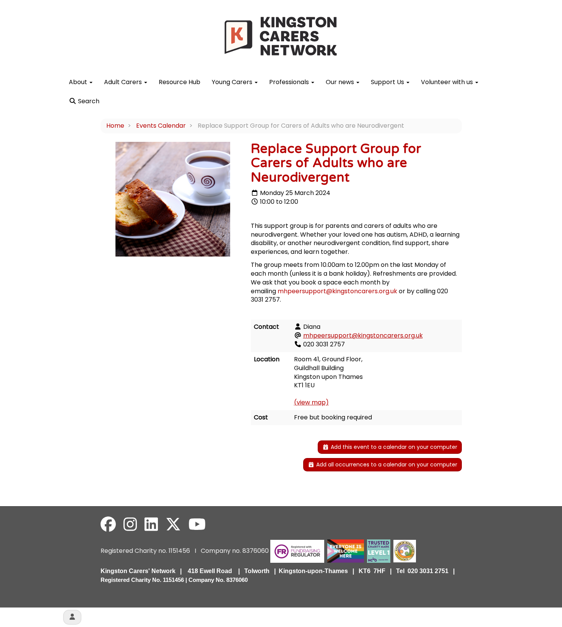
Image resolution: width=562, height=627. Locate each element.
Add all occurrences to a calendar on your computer (386, 464)
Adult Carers (123, 82)
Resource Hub (179, 82)
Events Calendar (161, 125)
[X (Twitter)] (173, 524)
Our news (341, 82)
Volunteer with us (447, 82)
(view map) (311, 402)
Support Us (388, 82)
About (79, 82)
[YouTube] (197, 524)
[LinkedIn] (151, 524)
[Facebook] (108, 524)
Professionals (289, 82)
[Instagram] (130, 524)
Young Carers (233, 82)
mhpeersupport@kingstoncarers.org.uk (337, 291)
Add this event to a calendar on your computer (393, 447)
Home (115, 125)
